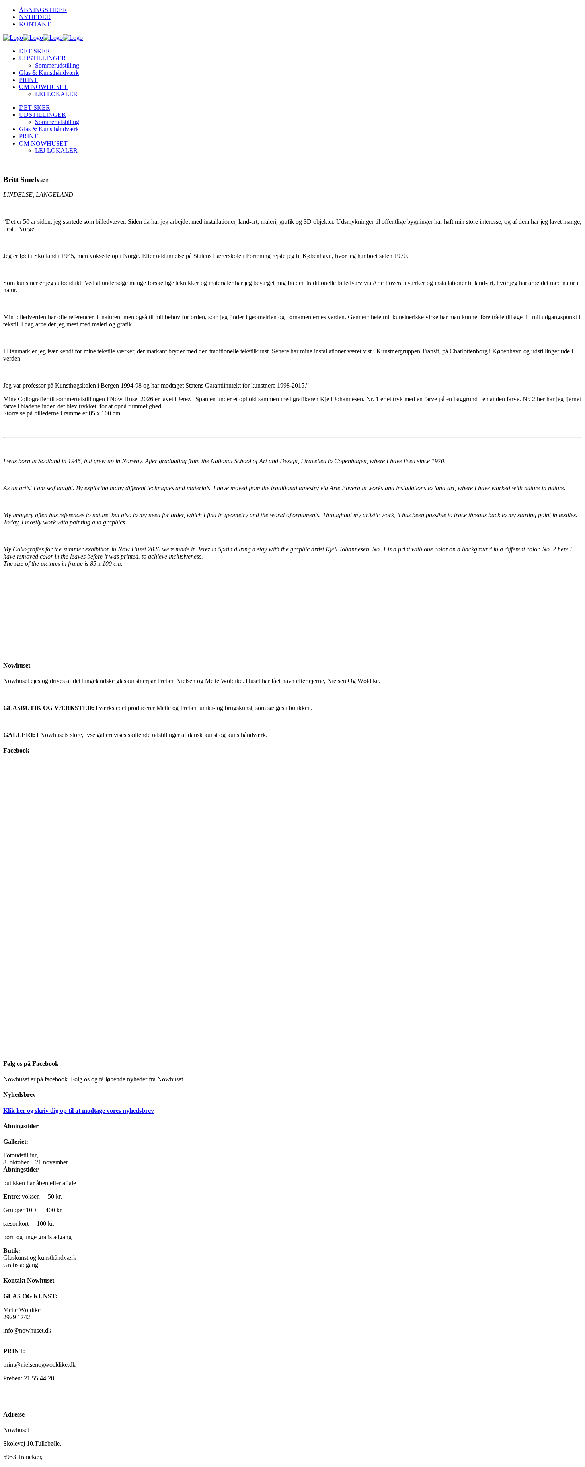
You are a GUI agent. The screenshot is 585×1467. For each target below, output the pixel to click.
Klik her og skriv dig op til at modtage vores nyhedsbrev (78, 1110)
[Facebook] (292, 907)
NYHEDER (35, 17)
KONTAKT (35, 24)
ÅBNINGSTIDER (43, 9)
